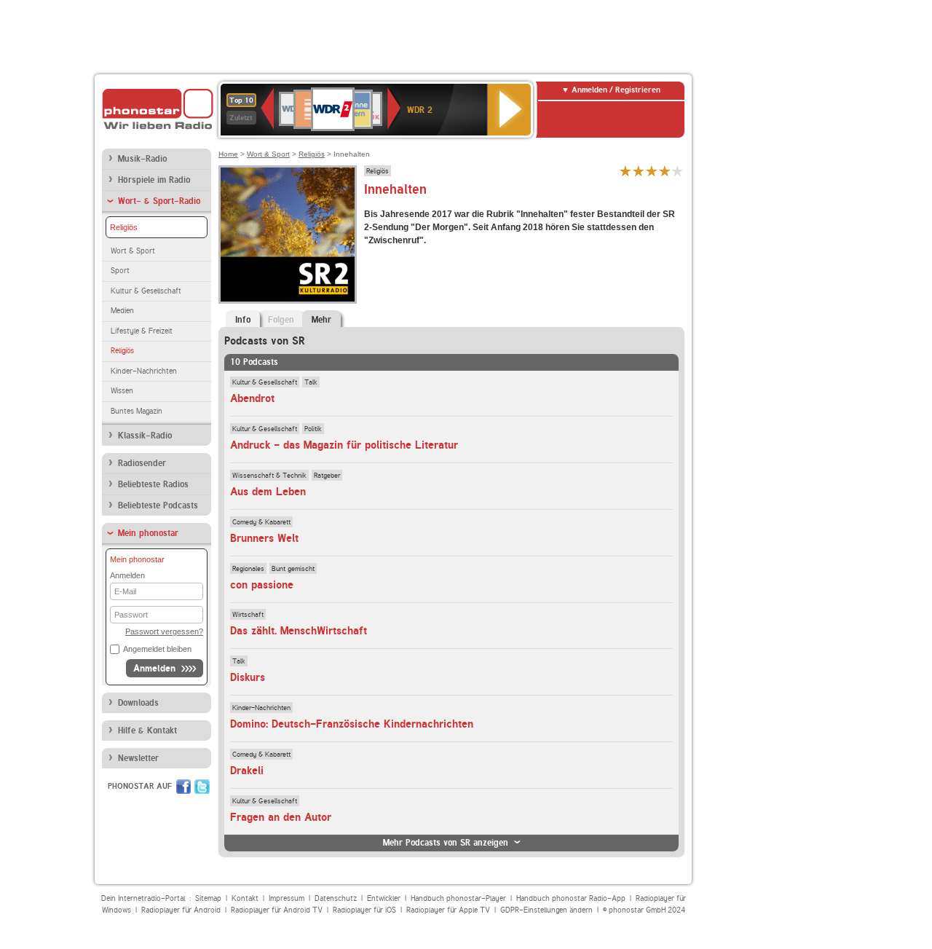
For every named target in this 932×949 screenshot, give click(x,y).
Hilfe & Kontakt (147, 730)
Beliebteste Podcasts (158, 505)
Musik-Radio (142, 159)
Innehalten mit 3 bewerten (651, 170)
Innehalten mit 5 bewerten (677, 170)
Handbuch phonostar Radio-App (570, 898)
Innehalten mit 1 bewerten (625, 170)
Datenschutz (336, 898)
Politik (313, 428)
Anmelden (154, 668)
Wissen (122, 390)
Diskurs (247, 677)
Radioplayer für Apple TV (448, 910)
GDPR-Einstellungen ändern (546, 910)
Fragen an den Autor (280, 817)
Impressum (286, 898)
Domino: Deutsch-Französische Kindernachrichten (351, 724)
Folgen (281, 320)
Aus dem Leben (268, 491)
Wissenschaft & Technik (269, 474)
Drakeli (247, 770)
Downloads (138, 703)
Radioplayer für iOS (364, 910)
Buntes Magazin (136, 411)
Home (228, 154)
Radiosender (142, 463)
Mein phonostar (148, 533)
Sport (120, 270)
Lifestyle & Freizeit (142, 331)
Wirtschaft (248, 614)
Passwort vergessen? (164, 631)
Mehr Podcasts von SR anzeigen (445, 843)
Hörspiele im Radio (154, 180)
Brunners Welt (264, 538)
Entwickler (383, 898)
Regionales (248, 568)
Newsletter (138, 758)
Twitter (202, 786)
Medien (122, 310)
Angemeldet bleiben (157, 649)
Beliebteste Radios (153, 484)
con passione (261, 584)
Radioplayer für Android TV (277, 910)
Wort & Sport (133, 251)
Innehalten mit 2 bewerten (638, 170)
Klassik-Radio (145, 435)
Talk (310, 381)
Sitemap (208, 898)
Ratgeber (327, 474)
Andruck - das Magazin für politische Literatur (344, 445)
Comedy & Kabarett (261, 521)
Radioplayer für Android (181, 910)
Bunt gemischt (293, 568)
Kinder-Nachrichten (144, 371)
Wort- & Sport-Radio (159, 201)
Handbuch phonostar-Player (458, 898)
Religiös (124, 227)
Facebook (183, 786)
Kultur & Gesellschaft (146, 291)
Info (242, 320)
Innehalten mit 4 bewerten (664, 170)
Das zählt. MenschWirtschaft (298, 630)
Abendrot (252, 398)
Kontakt (245, 898)
